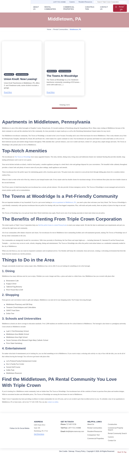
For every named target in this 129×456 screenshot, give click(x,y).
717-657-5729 (71, 424)
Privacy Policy (80, 451)
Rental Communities (60, 29)
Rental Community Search (117, 433)
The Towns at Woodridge (23, 157)
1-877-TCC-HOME (59, 2)
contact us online (53, 402)
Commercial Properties (95, 438)
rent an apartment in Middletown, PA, (64, 202)
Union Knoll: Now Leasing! (20, 79)
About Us (90, 424)
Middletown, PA (9, 74)
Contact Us (112, 440)
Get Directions (39, 434)
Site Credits (63, 451)
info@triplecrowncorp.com (74, 431)
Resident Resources (85, 2)
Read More (8, 92)
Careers (72, 2)
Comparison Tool (93, 435)
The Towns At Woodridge (62, 75)
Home (49, 29)
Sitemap (71, 451)
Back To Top (122, 452)
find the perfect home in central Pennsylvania (52, 225)
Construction (112, 424)
